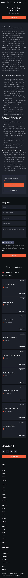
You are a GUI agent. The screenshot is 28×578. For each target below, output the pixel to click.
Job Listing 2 (5, 559)
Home (3, 467)
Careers (4, 477)
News (3, 473)
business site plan (11, 246)
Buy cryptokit (14, 456)
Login (3, 566)
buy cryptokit (17, 2)
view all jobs (14, 190)
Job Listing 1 (5, 556)
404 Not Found (6, 563)
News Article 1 (5, 550)
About (3, 470)
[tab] (4, 272)
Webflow (20, 573)
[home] (6, 2)
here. (3, 250)
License (13, 575)
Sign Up (4, 569)
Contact (4, 480)
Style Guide (19, 575)
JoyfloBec (9, 573)
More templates (6, 575)
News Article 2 (5, 553)
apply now (14, 17)
